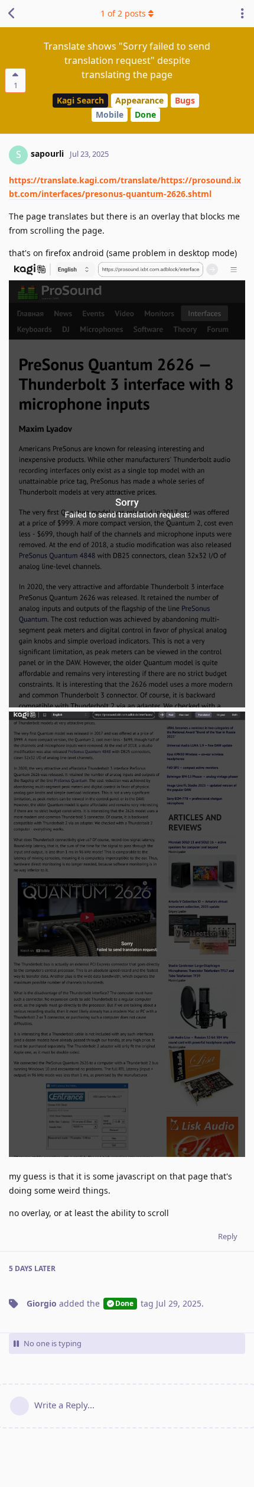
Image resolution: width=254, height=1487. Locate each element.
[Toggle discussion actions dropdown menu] (242, 13)
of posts (123, 13)
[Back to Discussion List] (12, 13)
